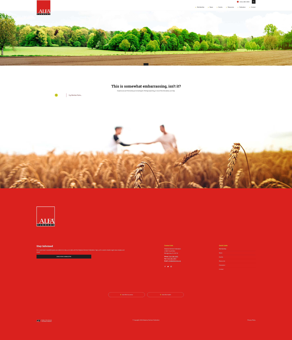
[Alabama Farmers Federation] (45, 216)
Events (220, 7)
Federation (242, 7)
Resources (231, 7)
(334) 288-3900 (244, 2)
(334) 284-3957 (171, 259)
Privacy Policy (251, 320)
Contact (253, 7)
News (211, 7)
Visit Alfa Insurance (127, 295)
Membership (200, 7)
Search (253, 2)
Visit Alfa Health (166, 295)
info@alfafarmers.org (174, 261)
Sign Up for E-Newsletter (64, 256)
